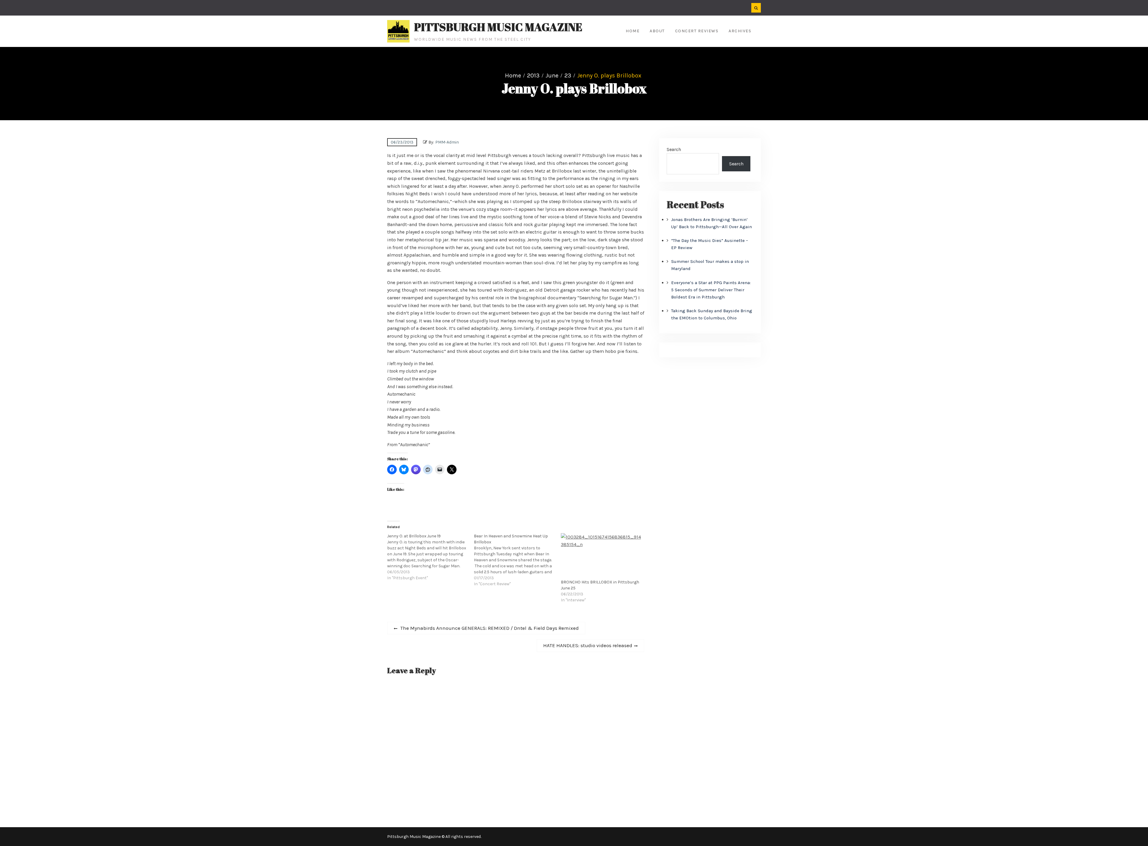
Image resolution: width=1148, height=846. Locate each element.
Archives (740, 30)
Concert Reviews (697, 30)
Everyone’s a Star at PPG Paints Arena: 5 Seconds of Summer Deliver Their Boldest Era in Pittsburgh (711, 290)
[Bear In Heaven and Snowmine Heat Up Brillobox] (517, 560)
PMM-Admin (447, 142)
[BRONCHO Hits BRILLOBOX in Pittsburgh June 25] (601, 556)
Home (632, 30)
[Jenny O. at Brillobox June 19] (430, 557)
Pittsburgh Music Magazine (498, 26)
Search (674, 149)
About (657, 30)
